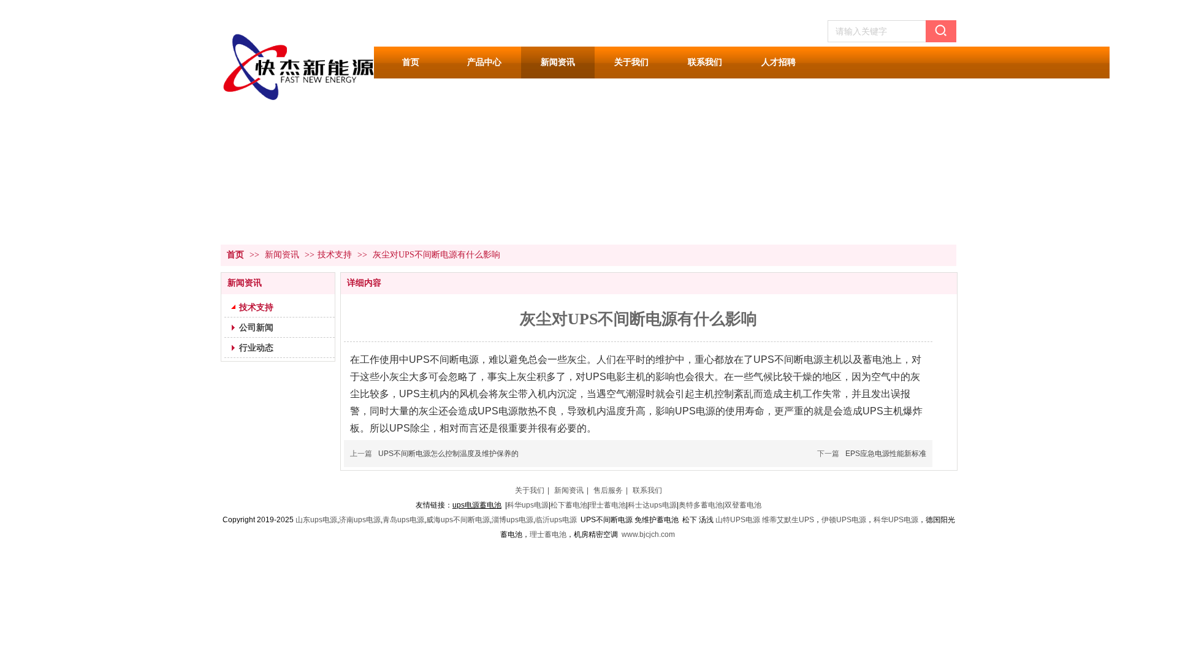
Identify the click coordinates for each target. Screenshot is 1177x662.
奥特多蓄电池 (701, 505)
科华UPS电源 (896, 520)
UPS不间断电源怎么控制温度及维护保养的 (448, 453)
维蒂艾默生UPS (788, 520)
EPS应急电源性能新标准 (885, 453)
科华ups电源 (528, 505)
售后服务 (608, 490)
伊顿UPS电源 (843, 520)
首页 (235, 254)
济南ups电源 (360, 520)
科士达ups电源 (652, 505)
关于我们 (529, 490)
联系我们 (647, 490)
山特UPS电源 (737, 520)
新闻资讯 (283, 254)
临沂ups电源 (556, 520)
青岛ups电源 (403, 520)
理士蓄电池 (607, 505)
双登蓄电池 (743, 505)
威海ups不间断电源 (458, 520)
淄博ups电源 (512, 520)
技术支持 (335, 254)
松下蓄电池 (568, 505)
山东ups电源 (316, 520)
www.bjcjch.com (648, 534)
